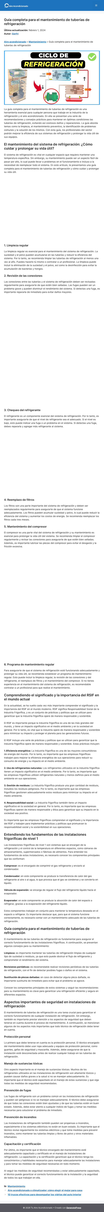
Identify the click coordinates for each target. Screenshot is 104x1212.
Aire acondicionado (15, 41)
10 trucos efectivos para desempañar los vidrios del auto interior (44, 1194)
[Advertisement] (52, 196)
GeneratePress (73, 1207)
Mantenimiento (37, 41)
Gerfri (15, 33)
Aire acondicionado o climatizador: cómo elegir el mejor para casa (45, 1190)
